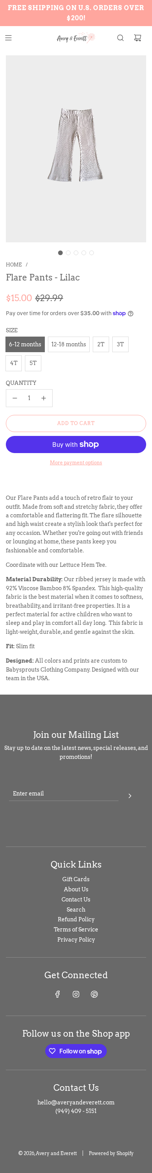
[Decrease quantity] (14, 398)
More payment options (76, 463)
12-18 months (68, 344)
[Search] (120, 37)
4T (14, 363)
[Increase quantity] (43, 398)
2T (100, 344)
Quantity (21, 383)
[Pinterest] (94, 994)
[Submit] (129, 794)
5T (33, 363)
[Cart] (137, 37)
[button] (60, 252)
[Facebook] (57, 994)
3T (120, 344)
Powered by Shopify (111, 1153)
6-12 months (25, 344)
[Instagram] (76, 994)
